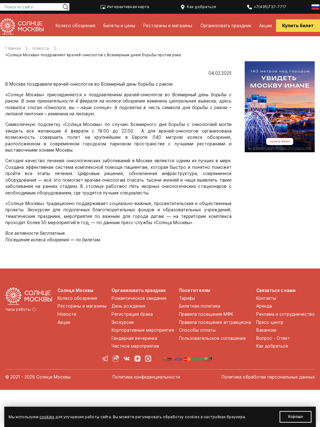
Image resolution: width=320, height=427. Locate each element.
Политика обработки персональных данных (268, 376)
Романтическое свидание (139, 298)
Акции (265, 25)
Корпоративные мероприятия (143, 330)
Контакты (266, 298)
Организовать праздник (225, 25)
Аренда (264, 306)
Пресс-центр (269, 322)
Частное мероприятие (135, 346)
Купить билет (298, 25)
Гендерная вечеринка (134, 338)
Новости (40, 48)
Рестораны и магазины (167, 25)
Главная (13, 48)
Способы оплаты (197, 330)
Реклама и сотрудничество (285, 314)
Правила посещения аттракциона (215, 322)
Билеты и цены (119, 25)
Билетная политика (199, 306)
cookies (46, 416)
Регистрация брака (132, 314)
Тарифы (187, 298)
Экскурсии (123, 322)
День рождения (128, 306)
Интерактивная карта (128, 6)
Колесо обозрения (75, 25)
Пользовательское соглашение (212, 338)
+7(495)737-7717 (270, 6)
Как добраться (201, 6)
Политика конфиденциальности (146, 376)
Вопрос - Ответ (273, 338)
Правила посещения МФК (206, 314)
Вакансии (266, 330)
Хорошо (295, 416)
